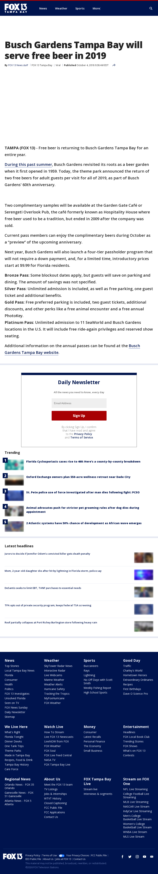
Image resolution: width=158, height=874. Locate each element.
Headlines (129, 732)
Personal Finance (94, 741)
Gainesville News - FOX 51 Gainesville (19, 794)
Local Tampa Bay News (19, 670)
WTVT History (52, 798)
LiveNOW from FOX (56, 741)
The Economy (92, 746)
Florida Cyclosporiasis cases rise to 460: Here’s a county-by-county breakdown (83, 461)
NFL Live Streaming (135, 789)
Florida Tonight (14, 737)
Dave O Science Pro (135, 693)
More (96, 8)
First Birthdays (132, 689)
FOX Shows (130, 746)
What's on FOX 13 (134, 750)
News (9, 660)
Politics (9, 689)
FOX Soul (49, 750)
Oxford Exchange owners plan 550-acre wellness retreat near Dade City (78, 477)
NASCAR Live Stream (136, 806)
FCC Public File (53, 807)
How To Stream (54, 732)
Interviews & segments (98, 794)
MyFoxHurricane (54, 698)
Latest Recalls (92, 737)
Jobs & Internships (55, 794)
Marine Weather (54, 680)
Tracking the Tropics (57, 693)
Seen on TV (12, 703)
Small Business (93, 750)
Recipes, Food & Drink (19, 760)
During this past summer (28, 164)
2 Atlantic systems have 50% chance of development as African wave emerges (84, 523)
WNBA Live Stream (135, 832)
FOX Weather (52, 703)
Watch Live (53, 726)
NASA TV (49, 760)
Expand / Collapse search (151, 8)
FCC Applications (54, 812)
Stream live (90, 789)
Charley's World (132, 670)
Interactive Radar (54, 670)
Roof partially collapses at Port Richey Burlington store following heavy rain (51, 622)
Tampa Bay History (17, 764)
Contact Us (51, 817)
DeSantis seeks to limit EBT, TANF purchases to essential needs (43, 588)
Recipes (128, 684)
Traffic (127, 666)
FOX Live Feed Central (58, 755)
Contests (128, 755)
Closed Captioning (55, 803)
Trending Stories (133, 741)
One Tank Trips (14, 746)
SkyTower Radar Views (58, 666)
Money (89, 726)
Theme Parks (13, 750)
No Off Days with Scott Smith (98, 681)
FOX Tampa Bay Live (57, 764)
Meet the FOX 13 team (58, 784)
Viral (58, 65)
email (152, 857)
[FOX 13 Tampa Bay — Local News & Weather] (17, 8)
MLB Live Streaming (135, 802)
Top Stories (12, 666)
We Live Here (16, 726)
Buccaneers (91, 666)
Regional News (17, 779)
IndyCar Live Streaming (137, 811)
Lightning (89, 675)
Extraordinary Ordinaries (138, 680)
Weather (51, 660)
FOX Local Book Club (136, 737)
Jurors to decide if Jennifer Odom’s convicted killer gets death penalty (47, 553)
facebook (122, 857)
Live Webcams (53, 675)
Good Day (131, 660)
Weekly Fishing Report (97, 688)
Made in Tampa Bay (17, 755)
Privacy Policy (83, 434)
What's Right (12, 732)
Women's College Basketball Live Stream (137, 825)
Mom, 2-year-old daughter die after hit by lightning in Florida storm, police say (53, 571)
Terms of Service (81, 437)
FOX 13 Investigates (17, 693)
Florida (9, 675)
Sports (89, 660)
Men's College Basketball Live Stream (137, 817)
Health (9, 684)
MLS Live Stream (133, 836)
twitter (130, 857)
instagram (137, 857)
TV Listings (51, 789)
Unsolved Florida (15, 698)
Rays (87, 670)
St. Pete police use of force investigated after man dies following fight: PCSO (83, 492)
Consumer (11, 680)
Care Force (11, 769)
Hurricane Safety (54, 689)
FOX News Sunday (16, 707)
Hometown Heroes (135, 675)
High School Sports (95, 692)
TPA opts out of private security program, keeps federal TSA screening (48, 605)
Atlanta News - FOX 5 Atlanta (18, 802)
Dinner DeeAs (13, 741)
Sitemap (10, 717)
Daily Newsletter (15, 712)
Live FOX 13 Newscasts (58, 737)
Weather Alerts (53, 684)
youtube (144, 857)
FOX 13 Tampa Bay (42, 65)
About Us (52, 779)
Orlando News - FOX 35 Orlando (19, 786)
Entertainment (136, 726)
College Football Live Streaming (136, 795)
